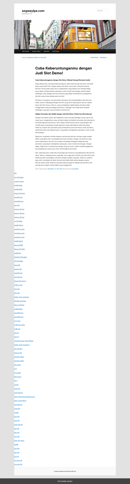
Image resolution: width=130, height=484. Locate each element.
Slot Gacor (17, 377)
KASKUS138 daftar (20, 257)
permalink (75, 169)
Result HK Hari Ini (20, 281)
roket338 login (18, 201)
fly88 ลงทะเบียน (19, 325)
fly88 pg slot (18, 285)
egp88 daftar (18, 185)
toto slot (16, 432)
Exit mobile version (65, 481)
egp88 (16, 412)
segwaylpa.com (33, 10)
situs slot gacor (19, 440)
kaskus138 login (19, 193)
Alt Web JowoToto (20, 301)
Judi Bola (46, 51)
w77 (15, 369)
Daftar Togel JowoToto (21, 297)
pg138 (16, 385)
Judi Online (55, 51)
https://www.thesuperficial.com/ (24, 397)
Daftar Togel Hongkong (21, 345)
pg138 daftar (18, 221)
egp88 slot (17, 253)
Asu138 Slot (18, 349)
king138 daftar (19, 177)
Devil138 (17, 265)
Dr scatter (17, 373)
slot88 (16, 444)
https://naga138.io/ (20, 400)
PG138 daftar (18, 261)
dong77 (16, 333)
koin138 (16, 416)
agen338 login (18, 313)
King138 (17, 289)
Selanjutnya (104, 57)
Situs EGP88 (18, 245)
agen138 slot (18, 393)
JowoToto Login (19, 229)
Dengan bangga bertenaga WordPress (65, 471)
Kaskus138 (18, 353)
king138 (16, 436)
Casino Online (36, 51)
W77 (15, 381)
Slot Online (25, 51)
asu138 (16, 428)
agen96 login (18, 197)
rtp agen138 (18, 460)
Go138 (16, 456)
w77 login (17, 321)
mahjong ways (19, 181)
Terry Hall (43, 57)
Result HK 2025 (19, 249)
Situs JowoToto (19, 305)
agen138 (17, 389)
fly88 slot (17, 329)
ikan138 (16, 205)
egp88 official (18, 225)
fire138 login (18, 277)
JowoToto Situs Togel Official (23, 341)
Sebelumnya (93, 57)
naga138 (17, 408)
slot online (17, 365)
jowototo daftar (19, 357)
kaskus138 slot (19, 209)
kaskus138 (18, 269)
